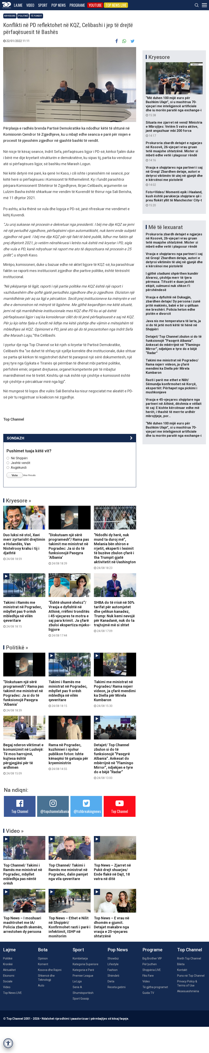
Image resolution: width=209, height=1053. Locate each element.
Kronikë (8, 964)
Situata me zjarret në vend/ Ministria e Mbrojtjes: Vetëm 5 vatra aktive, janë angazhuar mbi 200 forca (174, 129)
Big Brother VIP (152, 958)
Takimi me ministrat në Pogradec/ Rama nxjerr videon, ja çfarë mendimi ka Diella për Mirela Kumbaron (115, 694)
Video (30, 5)
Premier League (83, 975)
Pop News (58, 5)
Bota (43, 949)
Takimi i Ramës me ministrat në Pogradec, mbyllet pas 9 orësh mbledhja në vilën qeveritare (22, 614)
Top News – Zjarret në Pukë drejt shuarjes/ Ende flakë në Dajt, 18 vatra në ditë (112, 872)
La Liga (77, 981)
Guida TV (148, 992)
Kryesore (10, 16)
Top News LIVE (116, 5)
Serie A (77, 987)
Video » (15, 831)
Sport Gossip (81, 998)
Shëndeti (113, 975)
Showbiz (113, 958)
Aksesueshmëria (188, 991)
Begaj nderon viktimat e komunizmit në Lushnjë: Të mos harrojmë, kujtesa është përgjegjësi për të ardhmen (23, 759)
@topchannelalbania (54, 811)
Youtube (95, 5)
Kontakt (182, 970)
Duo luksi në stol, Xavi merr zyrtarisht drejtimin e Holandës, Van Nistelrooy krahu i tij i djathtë (24, 547)
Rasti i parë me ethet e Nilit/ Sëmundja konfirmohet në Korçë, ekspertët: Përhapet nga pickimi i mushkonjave (171, 386)
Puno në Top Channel (191, 975)
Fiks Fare (148, 975)
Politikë (23, 16)
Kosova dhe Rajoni (49, 970)
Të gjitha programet (155, 987)
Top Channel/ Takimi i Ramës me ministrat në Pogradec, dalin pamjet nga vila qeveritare (68, 872)
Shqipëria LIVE (151, 970)
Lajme (18, 5)
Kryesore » (18, 501)
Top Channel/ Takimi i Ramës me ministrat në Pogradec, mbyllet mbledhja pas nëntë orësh (22, 874)
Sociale (7, 981)
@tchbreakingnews (87, 811)
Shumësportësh (83, 992)
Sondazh (15, 438)
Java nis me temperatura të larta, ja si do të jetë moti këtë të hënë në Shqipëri (173, 325)
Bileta (181, 964)
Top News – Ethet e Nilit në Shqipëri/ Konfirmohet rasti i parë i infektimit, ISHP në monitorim (69, 927)
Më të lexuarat (165, 227)
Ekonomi (8, 975)
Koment (43, 964)
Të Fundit (36, 16)
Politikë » (17, 647)
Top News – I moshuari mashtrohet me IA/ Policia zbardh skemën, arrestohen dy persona (23, 925)
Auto (41, 985)
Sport (43, 5)
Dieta (111, 981)
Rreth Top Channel (189, 958)
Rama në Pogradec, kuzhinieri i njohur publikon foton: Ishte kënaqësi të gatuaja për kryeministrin (68, 757)
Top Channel (19, 811)
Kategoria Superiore (85, 964)
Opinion (43, 958)
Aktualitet (9, 970)
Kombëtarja (80, 958)
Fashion (113, 970)
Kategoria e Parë (83, 970)
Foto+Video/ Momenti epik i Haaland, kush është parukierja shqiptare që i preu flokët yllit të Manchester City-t (174, 198)
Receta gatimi (117, 987)
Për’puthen (149, 964)
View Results (29, 475)
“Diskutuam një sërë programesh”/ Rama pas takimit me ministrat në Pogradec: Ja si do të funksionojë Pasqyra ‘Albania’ (69, 549)
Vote (15, 475)
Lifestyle (113, 964)
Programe (77, 5)
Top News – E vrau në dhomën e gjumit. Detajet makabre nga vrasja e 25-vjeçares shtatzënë (111, 927)
